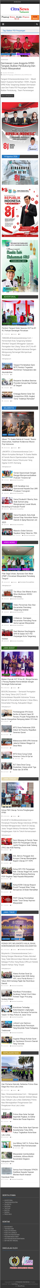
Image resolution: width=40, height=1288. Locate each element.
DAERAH (6, 1212)
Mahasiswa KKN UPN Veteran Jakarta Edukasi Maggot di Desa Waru (25, 743)
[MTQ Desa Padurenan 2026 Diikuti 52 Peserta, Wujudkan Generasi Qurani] (6, 728)
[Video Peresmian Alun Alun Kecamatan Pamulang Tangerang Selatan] (7, 606)
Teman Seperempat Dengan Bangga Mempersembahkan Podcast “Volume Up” (24, 475)
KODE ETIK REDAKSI (10, 1231)
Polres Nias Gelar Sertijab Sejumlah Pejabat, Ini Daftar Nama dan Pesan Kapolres (24, 1116)
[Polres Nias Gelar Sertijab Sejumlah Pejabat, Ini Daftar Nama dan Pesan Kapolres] (6, 1115)
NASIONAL (7, 1206)
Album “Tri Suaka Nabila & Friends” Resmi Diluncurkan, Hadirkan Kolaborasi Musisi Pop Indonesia (19, 441)
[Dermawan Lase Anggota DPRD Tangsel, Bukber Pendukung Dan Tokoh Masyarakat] (20, 45)
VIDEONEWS (26, 569)
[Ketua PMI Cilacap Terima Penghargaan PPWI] (17, 795)
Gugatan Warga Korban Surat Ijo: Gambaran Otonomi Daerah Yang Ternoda (25, 1041)
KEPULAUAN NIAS (7, 1079)
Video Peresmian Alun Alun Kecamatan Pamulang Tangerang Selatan (24, 607)
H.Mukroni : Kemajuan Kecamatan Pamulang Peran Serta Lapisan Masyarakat (24, 620)
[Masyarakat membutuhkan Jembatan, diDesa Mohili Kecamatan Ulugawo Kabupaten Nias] (6, 1155)
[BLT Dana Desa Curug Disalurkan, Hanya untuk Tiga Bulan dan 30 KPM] (6, 766)
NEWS (13, 54)
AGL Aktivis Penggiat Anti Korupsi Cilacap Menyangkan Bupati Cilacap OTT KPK (24, 858)
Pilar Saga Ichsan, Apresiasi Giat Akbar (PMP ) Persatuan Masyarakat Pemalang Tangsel (18, 576)
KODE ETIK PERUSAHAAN (11, 1234)
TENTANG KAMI (9, 1229)
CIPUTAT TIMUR (6, 54)
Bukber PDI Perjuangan (8, 74)
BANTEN (6, 1210)
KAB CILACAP (16, 805)
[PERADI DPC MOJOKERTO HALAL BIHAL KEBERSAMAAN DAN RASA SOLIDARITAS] (17, 928)
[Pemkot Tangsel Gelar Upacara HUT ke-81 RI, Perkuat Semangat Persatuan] (18, 313)
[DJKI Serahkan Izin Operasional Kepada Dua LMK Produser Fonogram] (7, 487)
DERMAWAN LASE (19, 74)
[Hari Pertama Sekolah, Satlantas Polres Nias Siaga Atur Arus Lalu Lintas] (17, 1069)
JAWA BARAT (6, 674)
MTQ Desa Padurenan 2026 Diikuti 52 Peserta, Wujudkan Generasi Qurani (24, 730)
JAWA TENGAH (7, 805)
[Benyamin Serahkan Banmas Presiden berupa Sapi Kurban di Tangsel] (7, 381)
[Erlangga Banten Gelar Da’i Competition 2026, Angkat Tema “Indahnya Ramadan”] (7, 395)
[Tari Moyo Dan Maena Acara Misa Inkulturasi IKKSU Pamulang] (7, 593)
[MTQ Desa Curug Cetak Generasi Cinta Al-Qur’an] (6, 755)
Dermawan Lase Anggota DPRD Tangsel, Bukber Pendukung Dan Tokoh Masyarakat (18, 66)
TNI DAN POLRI (23, 1079)
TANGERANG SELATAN (23, 54)
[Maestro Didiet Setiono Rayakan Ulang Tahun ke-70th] (7, 532)
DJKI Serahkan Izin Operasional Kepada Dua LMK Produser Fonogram (25, 488)
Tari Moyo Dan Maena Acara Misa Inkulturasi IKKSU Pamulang (24, 594)
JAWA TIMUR (6, 939)
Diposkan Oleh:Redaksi (8, 72)
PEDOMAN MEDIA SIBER (11, 1236)
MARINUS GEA (28, 74)
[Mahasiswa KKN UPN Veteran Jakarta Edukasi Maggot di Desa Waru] (6, 742)
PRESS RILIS (8, 1214)
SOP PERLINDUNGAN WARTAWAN (14, 1238)
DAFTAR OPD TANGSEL (11, 1240)
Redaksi (15, 334)
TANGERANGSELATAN (11, 1202)
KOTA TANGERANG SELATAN (20, 323)
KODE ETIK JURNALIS (10, 1233)
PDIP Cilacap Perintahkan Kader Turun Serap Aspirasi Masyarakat (24, 900)
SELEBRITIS (11, 434)
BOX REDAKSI (8, 1227)
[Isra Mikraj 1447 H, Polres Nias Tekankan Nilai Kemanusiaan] (6, 1144)
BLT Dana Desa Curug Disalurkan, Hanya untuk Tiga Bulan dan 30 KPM (24, 767)
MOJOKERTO (15, 939)
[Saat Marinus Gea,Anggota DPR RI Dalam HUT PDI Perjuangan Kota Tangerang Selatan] (7, 632)
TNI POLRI (7, 1208)
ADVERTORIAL (6, 323)
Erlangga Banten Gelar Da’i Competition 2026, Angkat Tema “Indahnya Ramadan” (24, 396)
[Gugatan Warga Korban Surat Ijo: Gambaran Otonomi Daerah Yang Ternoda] (6, 1040)
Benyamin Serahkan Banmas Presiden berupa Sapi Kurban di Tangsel (25, 383)
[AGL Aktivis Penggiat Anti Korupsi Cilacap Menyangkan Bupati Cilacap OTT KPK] (6, 857)
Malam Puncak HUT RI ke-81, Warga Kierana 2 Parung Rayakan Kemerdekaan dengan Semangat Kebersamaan (19, 681)
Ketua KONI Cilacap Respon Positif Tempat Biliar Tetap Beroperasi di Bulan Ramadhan (25, 887)
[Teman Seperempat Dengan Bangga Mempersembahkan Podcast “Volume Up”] (7, 474)
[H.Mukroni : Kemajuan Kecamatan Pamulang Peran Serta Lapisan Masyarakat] (7, 619)
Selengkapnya (6, 359)
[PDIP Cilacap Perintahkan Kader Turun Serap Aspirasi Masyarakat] (6, 899)
